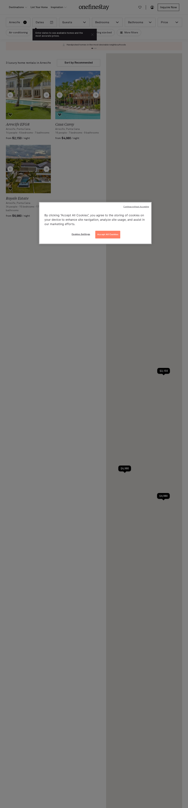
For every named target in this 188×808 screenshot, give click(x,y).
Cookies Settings (81, 234)
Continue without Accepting (136, 206)
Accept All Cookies (107, 234)
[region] (95, 223)
